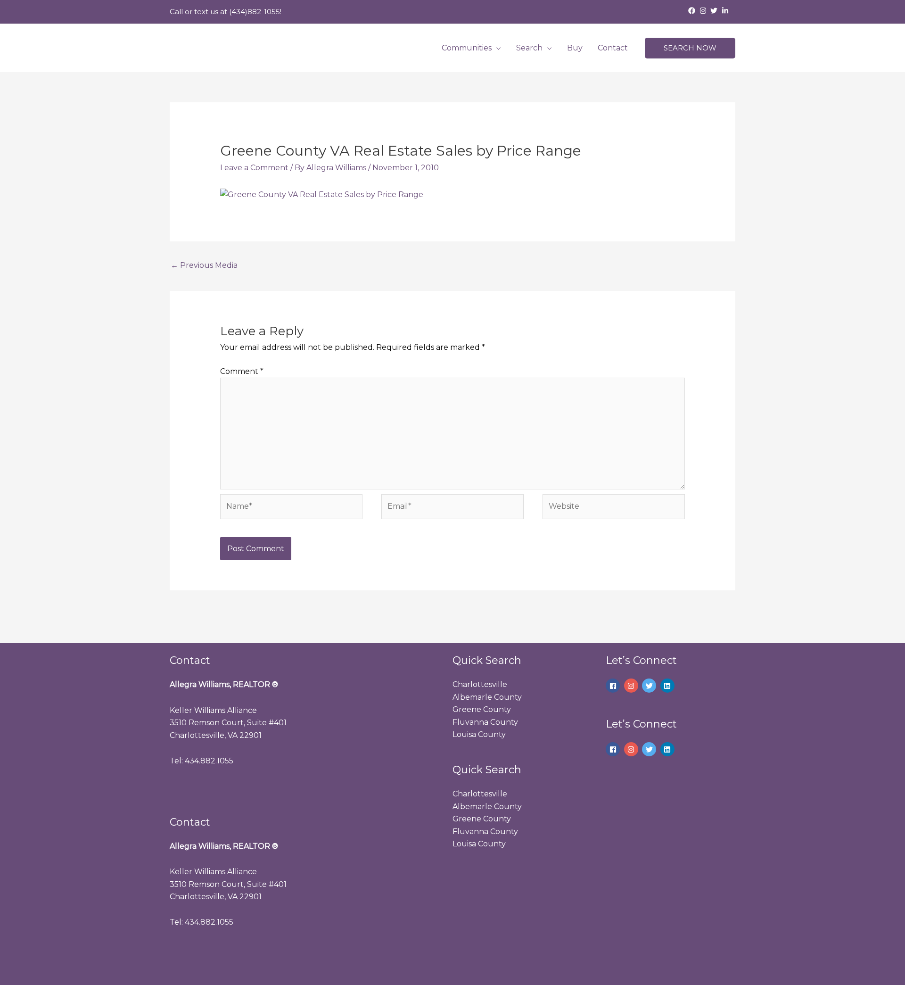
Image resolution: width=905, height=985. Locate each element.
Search (529, 47)
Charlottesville (479, 684)
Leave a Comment (254, 167)
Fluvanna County (485, 722)
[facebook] (693, 10)
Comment (241, 371)
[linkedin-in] (726, 10)
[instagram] (704, 10)
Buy (575, 47)
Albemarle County (487, 697)
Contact (613, 47)
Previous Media (204, 265)
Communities (467, 47)
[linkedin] (668, 686)
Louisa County (479, 734)
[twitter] (715, 10)
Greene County (481, 709)
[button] (690, 48)
